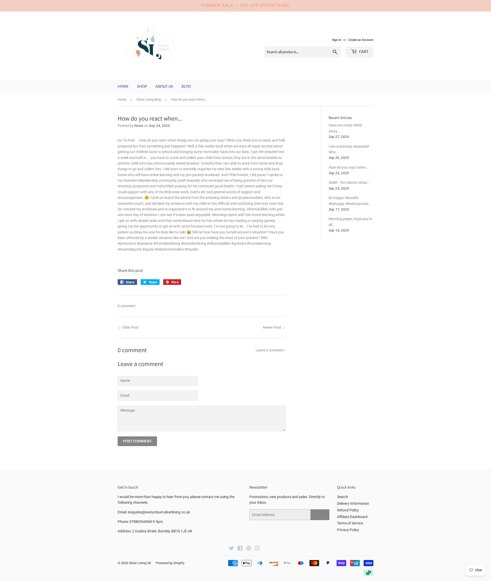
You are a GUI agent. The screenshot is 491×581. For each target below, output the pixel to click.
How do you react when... (349, 167)
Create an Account (360, 40)
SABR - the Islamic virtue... (349, 182)
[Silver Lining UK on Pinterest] (248, 549)
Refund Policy (348, 510)
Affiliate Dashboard (352, 517)
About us (164, 86)
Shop (142, 86)
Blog (186, 86)
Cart (363, 51)
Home (123, 86)
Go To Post (126, 140)
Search (342, 497)
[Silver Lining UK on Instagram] (257, 549)
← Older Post (128, 327)
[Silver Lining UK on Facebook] (240, 549)
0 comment (127, 306)
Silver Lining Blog (148, 99)
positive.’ (193, 163)
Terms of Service (350, 523)
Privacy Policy (348, 530)
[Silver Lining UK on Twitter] (231, 549)
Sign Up (320, 515)
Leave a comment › (271, 350)
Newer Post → (274, 327)
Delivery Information (353, 503)
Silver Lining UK (140, 563)
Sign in (336, 40)
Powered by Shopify (170, 563)
